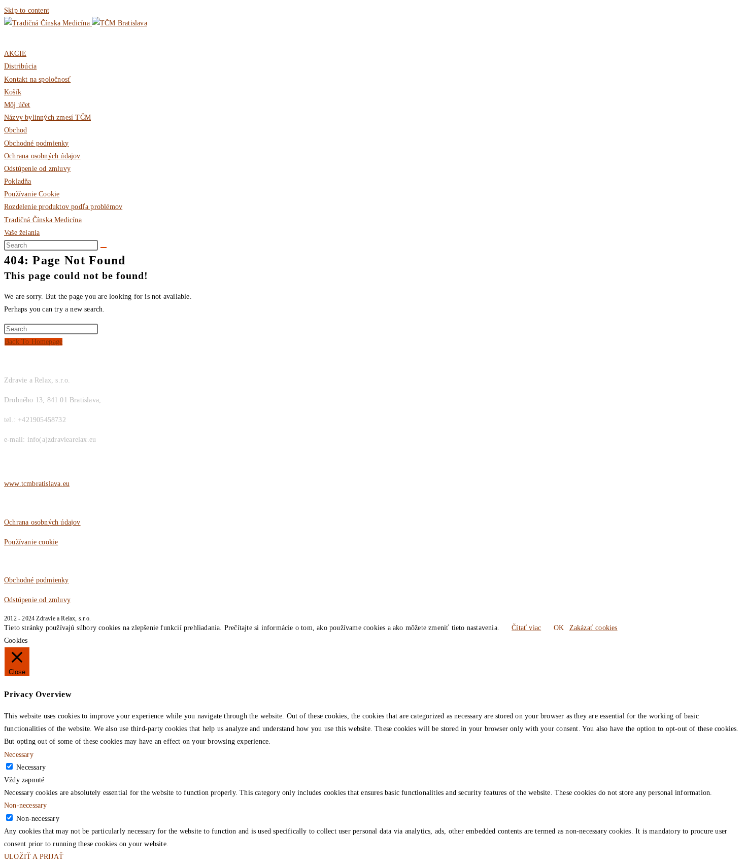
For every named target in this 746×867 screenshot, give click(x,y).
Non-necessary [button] (25, 805)
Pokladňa (17, 181)
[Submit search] (103, 248)
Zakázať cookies (593, 628)
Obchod (15, 130)
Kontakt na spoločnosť (37, 79)
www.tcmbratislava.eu (37, 484)
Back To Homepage (33, 341)
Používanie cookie (31, 542)
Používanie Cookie (31, 194)
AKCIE (15, 53)
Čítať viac (526, 628)
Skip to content (26, 10)
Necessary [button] (18, 754)
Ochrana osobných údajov (42, 156)
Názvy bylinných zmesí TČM (47, 117)
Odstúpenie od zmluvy (37, 168)
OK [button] (559, 628)
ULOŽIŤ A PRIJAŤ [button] (33, 856)
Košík (12, 92)
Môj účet (17, 105)
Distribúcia (20, 66)
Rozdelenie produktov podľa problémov (63, 207)
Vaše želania (22, 232)
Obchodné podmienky (36, 143)
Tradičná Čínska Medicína (43, 220)
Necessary (31, 767)
